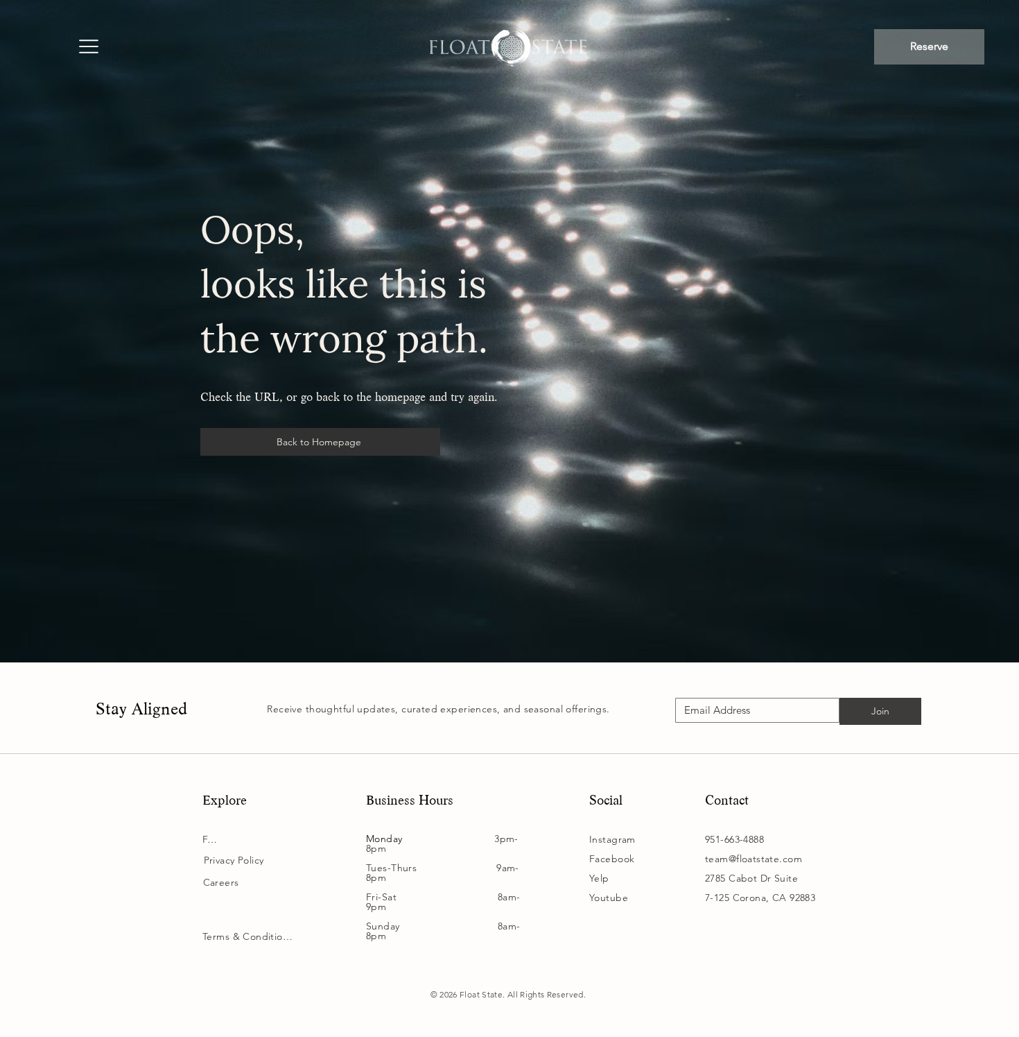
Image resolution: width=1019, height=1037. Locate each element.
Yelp (599, 878)
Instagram (612, 839)
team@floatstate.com (753, 858)
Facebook (611, 858)
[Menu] (88, 48)
